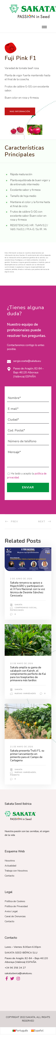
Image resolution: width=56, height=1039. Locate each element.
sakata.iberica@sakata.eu (18, 973)
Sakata (18, 604)
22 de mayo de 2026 (21, 663)
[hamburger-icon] (44, 27)
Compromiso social (26, 607)
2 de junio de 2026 (21, 578)
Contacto (9, 875)
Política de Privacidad (16, 906)
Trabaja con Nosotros (16, 870)
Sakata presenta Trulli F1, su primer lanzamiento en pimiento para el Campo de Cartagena (27, 755)
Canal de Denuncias (15, 916)
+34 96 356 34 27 (15, 967)
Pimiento (15, 775)
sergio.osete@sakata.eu (27, 361)
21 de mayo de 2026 (21, 746)
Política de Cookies (15, 901)
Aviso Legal (11, 911)
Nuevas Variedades (25, 693)
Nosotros (10, 860)
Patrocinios (17, 610)
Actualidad (10, 865)
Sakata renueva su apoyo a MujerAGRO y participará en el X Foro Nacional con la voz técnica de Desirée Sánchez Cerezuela (27, 589)
